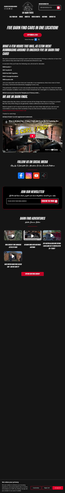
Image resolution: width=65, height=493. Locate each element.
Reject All (47, 488)
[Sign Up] (58, 7)
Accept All (58, 488)
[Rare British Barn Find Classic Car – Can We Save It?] (13, 256)
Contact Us (52, 17)
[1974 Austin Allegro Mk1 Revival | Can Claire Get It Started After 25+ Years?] (52, 235)
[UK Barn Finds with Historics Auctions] (32, 235)
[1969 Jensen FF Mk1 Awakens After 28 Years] (13, 235)
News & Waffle (36, 17)
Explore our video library (32, 274)
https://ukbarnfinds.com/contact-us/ (14, 110)
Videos (21, 17)
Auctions (44, 17)
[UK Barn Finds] (28, 8)
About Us (27, 17)
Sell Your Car (13, 17)
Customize (36, 488)
